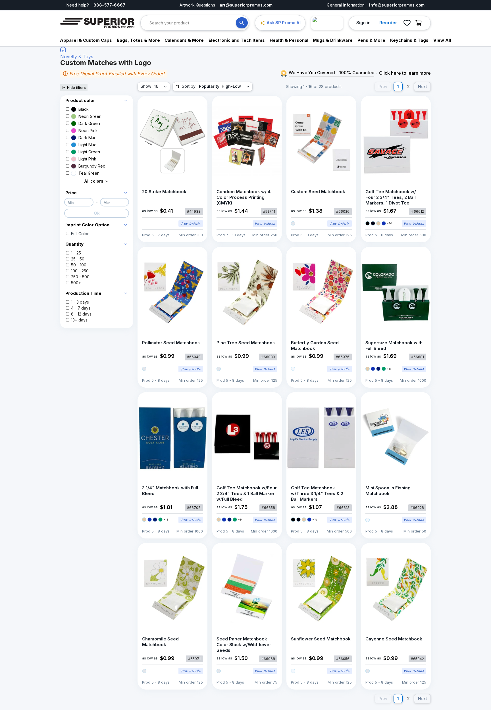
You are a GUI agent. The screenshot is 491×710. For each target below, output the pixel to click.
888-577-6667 (109, 5)
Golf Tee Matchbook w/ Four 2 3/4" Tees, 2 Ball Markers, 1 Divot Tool (390, 197)
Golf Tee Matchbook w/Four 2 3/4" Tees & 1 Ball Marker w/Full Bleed (247, 493)
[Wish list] (407, 23)
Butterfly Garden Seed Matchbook (315, 345)
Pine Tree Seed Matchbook (246, 342)
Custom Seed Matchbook (318, 191)
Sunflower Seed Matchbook (321, 639)
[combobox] (192, 22)
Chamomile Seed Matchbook (160, 641)
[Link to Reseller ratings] (327, 23)
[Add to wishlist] (197, 106)
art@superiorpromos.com (246, 5)
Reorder (388, 22)
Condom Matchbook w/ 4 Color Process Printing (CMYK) (244, 197)
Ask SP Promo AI (284, 22)
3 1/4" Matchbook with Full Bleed (170, 490)
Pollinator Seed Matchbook (171, 342)
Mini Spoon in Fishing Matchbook (388, 490)
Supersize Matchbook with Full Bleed (394, 345)
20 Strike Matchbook (164, 191)
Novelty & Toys (76, 56)
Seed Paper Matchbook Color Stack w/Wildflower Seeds (244, 644)
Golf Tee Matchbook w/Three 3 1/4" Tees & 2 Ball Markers (317, 493)
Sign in (363, 22)
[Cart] (420, 23)
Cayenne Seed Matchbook (393, 639)
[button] (96, 99)
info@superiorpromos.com (397, 5)
